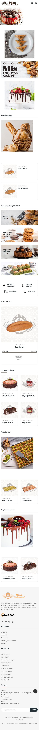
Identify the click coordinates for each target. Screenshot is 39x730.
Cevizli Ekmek (22, 169)
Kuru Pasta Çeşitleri (7, 668)
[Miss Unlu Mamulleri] (9, 3)
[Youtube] (12, 621)
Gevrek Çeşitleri (5, 663)
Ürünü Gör (3, 358)
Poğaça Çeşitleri (6, 674)
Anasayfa (4, 632)
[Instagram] (9, 621)
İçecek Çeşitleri (5, 680)
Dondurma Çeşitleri (7, 677)
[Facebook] (2, 621)
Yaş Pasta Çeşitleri (7, 393)
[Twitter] (6, 621)
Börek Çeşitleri (5, 657)
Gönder (33, 710)
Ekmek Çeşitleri (22, 166)
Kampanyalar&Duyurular (8, 641)
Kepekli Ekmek (23, 188)
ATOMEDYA (19, 719)
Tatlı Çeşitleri (6, 498)
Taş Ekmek (19, 347)
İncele (5, 219)
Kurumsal (4, 635)
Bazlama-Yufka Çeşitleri (8, 660)
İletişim (3, 643)
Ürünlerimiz (4, 638)
